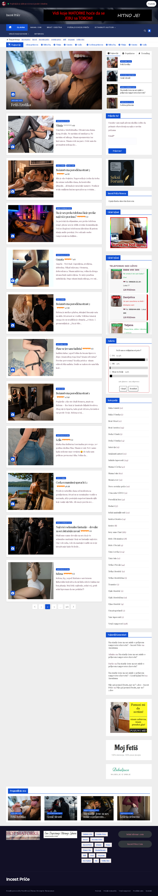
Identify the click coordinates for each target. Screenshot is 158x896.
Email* (111, 136)
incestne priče (44, 40)
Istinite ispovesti (115, 460)
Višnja (65, 125)
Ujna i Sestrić (114, 604)
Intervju (39, 34)
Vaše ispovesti (114, 617)
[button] (145, 30)
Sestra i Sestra (115, 519)
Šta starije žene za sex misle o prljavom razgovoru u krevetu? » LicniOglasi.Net (126, 674)
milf (64, 40)
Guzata (65, 259)
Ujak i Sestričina (115, 597)
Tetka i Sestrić (114, 571)
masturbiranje (100, 850)
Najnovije (114, 53)
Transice (112, 584)
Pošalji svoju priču (78, 27)
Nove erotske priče (128, 75)
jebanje (99, 845)
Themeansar (49, 891)
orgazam (71, 40)
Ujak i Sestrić (114, 591)
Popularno (130, 53)
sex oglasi (87, 861)
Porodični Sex (114, 499)
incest (34, 40)
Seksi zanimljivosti (128, 87)
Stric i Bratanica (115, 538)
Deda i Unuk (114, 434)
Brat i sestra (54, 27)
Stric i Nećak (114, 545)
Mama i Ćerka (114, 467)
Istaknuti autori (104, 27)
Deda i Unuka (114, 440)
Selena (65, 574)
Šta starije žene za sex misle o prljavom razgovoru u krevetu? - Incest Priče (126, 643)
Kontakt (149, 891)
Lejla (64, 440)
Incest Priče (13, 15)
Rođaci (111, 506)
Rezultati (133, 388)
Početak (98, 891)
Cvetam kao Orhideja (84, 104)
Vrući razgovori (18, 34)
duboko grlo (87, 834)
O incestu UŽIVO (116, 493)
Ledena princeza (127, 105)
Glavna (21, 27)
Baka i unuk (61, 165)
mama (108, 845)
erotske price (56, 40)
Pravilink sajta (138, 891)
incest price (26, 40)
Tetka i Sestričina (116, 578)
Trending (145, 53)
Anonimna (113, 648)
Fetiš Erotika (125, 64)
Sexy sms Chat (74, 100)
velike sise (80, 40)
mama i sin (87, 850)
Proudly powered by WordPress (18, 891)
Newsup (39, 891)
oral (92, 855)
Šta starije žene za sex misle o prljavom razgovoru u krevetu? (132, 91)
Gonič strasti (125, 78)
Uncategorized (115, 610)
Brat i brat (113, 421)
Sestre (111, 525)
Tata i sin (112, 558)
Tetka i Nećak (114, 565)
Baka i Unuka (114, 414)
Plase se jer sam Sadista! (74, 348)
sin (96, 861)
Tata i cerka (61, 478)
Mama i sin (35, 27)
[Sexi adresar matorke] (128, 717)
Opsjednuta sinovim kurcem (121, 201)
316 (67, 606)
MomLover (113, 480)
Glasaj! (123, 388)
